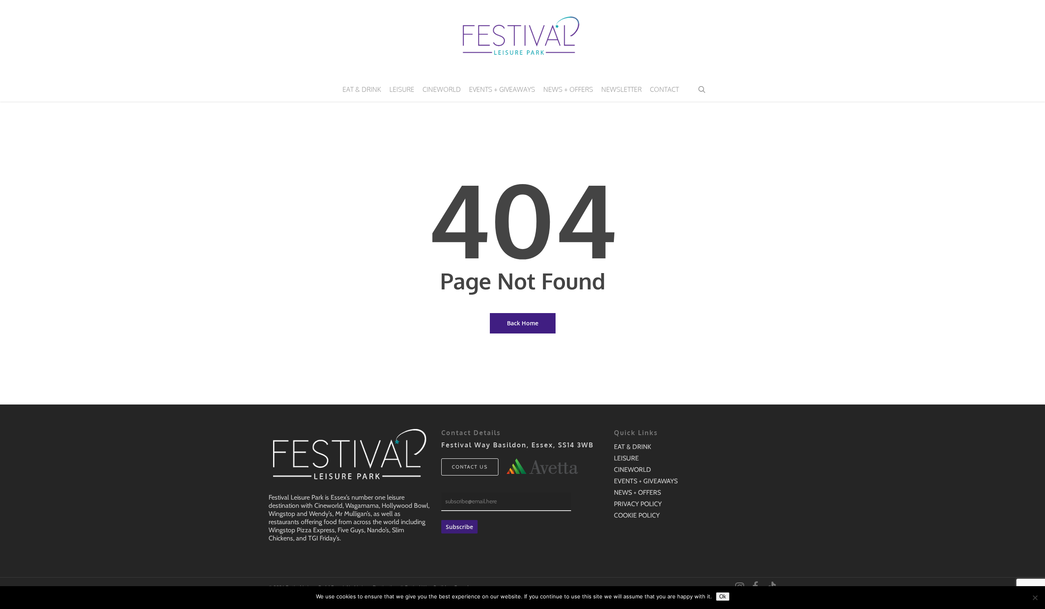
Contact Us (470, 467)
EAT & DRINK (632, 447)
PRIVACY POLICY (638, 504)
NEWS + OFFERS (637, 492)
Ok (722, 596)
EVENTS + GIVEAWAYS (646, 481)
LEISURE (626, 458)
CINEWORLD (632, 469)
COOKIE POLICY (637, 515)
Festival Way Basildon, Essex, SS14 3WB (517, 445)
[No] (1035, 597)
